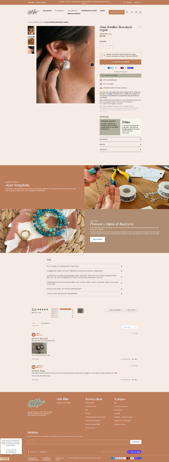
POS (81, 458)
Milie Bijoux (76, 458)
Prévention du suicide (89, 11)
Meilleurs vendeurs (74, 13)
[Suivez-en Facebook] (31, 419)
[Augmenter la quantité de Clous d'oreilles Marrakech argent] (110, 45)
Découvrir (97, 239)
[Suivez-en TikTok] (37, 419)
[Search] (127, 12)
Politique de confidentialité (33, 459)
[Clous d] (81, 310)
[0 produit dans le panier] (140, 12)
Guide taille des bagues (92, 421)
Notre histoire (118, 410)
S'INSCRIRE (136, 442)
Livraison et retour (60, 459)
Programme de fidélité (64, 403)
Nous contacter (116, 12)
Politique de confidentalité (122, 421)
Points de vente (90, 428)
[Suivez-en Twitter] (28, 419)
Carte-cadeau (41, 2)
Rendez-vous (38, 22)
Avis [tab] (34, 323)
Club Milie (31, 2)
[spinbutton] (106, 45)
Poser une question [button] (115, 310)
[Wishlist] (136, 12)
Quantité (103, 41)
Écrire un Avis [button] (131, 310)
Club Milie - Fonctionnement (123, 417)
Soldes (102, 11)
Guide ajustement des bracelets (95, 417)
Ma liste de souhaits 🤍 (92, 424)
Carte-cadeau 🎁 (90, 403)
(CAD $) (33, 452)
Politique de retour (120, 424)
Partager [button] (36, 359)
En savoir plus (11, 451)
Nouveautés (47, 11)
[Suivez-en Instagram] (34, 419)
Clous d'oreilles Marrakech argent (56, 22)
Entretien (88, 413)
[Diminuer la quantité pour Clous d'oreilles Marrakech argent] (101, 45)
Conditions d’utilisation (47, 459)
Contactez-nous (90, 406)
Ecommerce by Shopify (93, 458)
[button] (55, 2)
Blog (115, 403)
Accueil (30, 22)
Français (137, 2)
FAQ (86, 410)
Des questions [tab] (45, 323)
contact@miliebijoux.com (113, 452)
